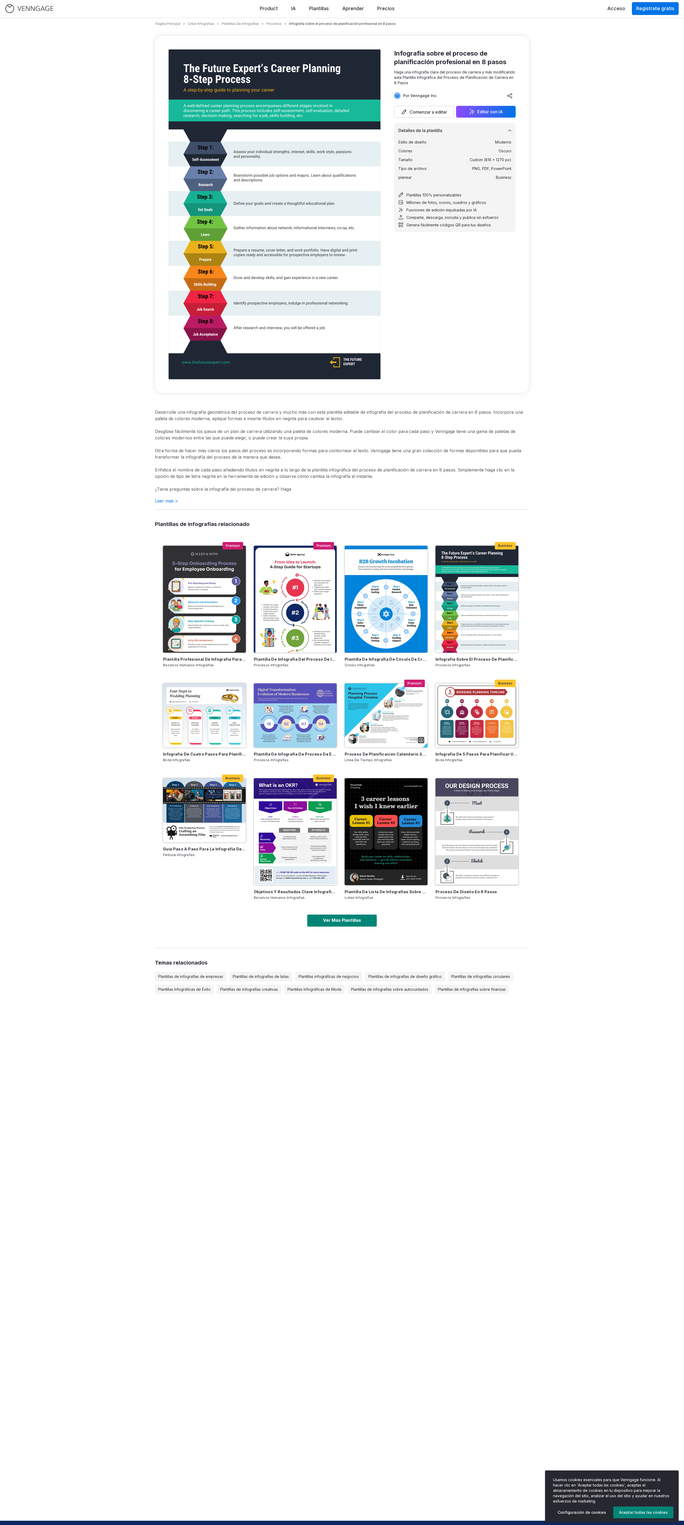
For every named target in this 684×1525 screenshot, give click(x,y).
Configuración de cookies (582, 1512)
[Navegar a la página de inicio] (29, 8)
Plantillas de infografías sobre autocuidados (389, 989)
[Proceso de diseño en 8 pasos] (477, 831)
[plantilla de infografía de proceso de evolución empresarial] (295, 715)
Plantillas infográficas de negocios (328, 976)
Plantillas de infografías (240, 24)
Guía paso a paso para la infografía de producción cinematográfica (204, 849)
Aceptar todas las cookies (643, 1512)
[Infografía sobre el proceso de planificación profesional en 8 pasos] (477, 599)
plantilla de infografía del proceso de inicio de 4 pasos (295, 659)
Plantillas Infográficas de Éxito (184, 989)
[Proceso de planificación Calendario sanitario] (386, 715)
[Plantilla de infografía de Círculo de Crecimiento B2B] (386, 599)
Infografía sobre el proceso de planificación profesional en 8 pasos (477, 659)
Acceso (616, 8)
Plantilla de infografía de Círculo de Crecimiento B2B (386, 659)
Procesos (274, 24)
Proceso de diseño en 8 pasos (466, 891)
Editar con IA (490, 111)
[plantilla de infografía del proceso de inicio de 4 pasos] (295, 599)
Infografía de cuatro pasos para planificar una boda (204, 754)
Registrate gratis (655, 8)
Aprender (353, 8)
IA (293, 8)
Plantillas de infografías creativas (249, 989)
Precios (386, 8)
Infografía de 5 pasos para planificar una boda (477, 754)
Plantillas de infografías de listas (261, 976)
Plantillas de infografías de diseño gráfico (405, 976)
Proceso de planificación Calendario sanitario (386, 754)
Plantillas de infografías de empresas (190, 976)
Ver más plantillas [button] (342, 920)
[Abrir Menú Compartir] (510, 96)
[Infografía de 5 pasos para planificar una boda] (477, 715)
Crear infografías (201, 24)
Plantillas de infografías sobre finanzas (472, 989)
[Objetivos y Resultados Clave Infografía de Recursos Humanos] (295, 831)
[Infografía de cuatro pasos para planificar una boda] (204, 715)
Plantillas (319, 8)
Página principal (168, 24)
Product (269, 8)
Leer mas (166, 500)
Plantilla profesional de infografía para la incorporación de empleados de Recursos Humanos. (204, 659)
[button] (424, 112)
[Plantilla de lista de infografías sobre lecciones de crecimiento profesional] (386, 831)
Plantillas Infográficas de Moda (314, 989)
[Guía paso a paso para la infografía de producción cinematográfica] (204, 810)
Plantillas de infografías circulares (480, 976)
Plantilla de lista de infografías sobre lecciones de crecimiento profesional (386, 891)
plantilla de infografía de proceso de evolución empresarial (295, 754)
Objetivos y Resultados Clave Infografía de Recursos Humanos (295, 891)
